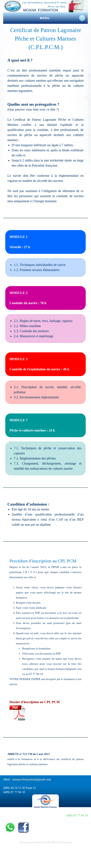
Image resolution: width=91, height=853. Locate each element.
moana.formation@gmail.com (31, 779)
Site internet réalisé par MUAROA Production (45, 842)
